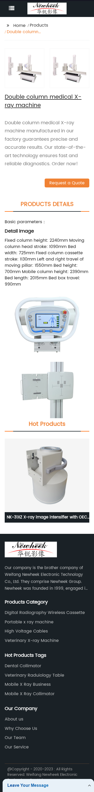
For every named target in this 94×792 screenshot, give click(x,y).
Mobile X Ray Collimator (30, 694)
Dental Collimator (23, 666)
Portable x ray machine (29, 622)
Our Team (15, 737)
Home (19, 25)
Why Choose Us (21, 728)
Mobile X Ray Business (28, 684)
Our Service (17, 747)
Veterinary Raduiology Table (34, 675)
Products (39, 25)
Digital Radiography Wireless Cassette (45, 613)
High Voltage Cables (26, 631)
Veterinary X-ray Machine (32, 640)
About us (14, 719)
